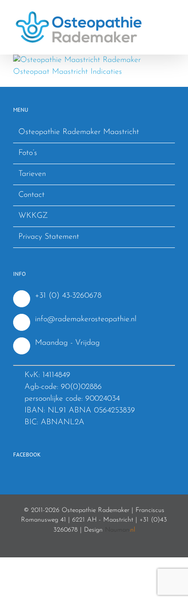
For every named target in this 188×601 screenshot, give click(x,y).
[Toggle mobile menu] (171, 13)
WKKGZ (33, 216)
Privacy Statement (48, 237)
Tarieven (32, 174)
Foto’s (27, 153)
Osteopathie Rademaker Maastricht (78, 132)
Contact (31, 195)
